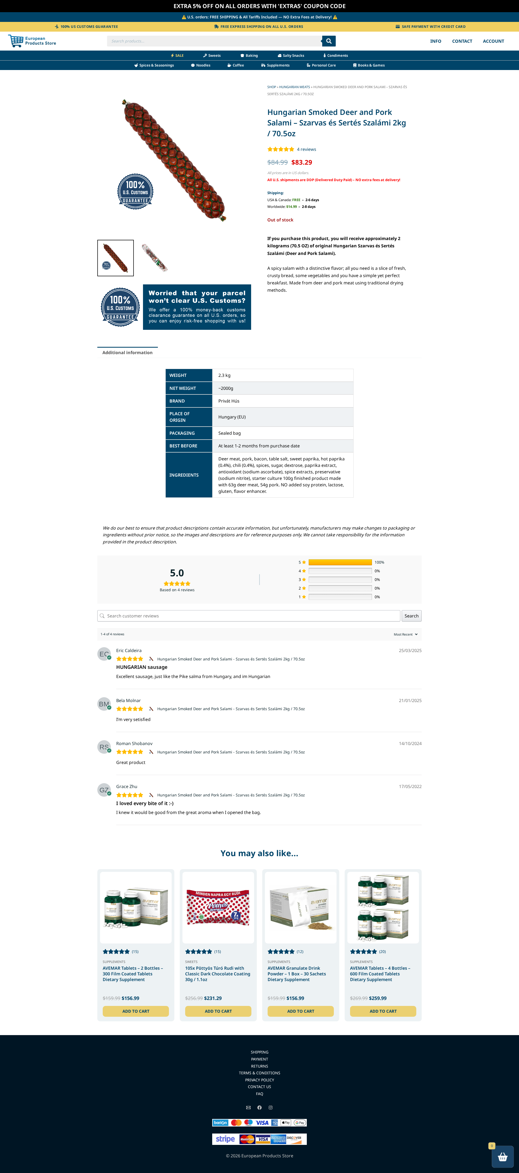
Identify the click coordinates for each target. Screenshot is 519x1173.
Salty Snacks (292, 55)
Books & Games (370, 65)
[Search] (329, 41)
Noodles (202, 65)
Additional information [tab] (127, 352)
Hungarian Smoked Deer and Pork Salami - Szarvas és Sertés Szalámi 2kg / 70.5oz (231, 659)
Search (412, 616)
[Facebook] (259, 1107)
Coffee (237, 65)
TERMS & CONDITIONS (259, 1072)
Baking (251, 55)
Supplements (277, 65)
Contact (462, 41)
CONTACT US (259, 1086)
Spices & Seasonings (156, 65)
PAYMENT (259, 1059)
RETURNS (259, 1066)
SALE (179, 55)
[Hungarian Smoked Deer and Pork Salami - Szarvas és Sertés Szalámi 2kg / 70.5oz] (152, 659)
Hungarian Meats (294, 87)
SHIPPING (259, 1052)
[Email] (248, 1107)
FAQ (259, 1093)
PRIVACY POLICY (259, 1079)
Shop (271, 87)
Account (493, 41)
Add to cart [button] (135, 1011)
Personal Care (323, 65)
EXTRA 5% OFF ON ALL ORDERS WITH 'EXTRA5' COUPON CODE (260, 6)
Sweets (214, 55)
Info (435, 41)
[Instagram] (270, 1107)
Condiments (337, 55)
